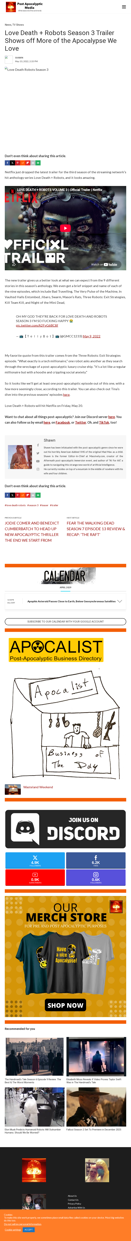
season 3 (33, 505)
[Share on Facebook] (7, 162)
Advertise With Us (76, 1207)
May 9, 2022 (91, 336)
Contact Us (73, 1200)
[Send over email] (38, 162)
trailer (55, 505)
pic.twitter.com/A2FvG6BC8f (37, 325)
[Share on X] (12, 162)
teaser (45, 505)
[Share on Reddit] (22, 162)
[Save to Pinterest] (17, 162)
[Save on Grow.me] (43, 162)
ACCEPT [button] (29, 1229)
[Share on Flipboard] (27, 162)
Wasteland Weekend (38, 787)
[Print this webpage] (32, 162)
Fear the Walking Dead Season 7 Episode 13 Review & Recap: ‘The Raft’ (96, 529)
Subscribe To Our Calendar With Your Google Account (65, 621)
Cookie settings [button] (13, 1229)
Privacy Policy (74, 1203)
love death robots (16, 505)
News (8, 24)
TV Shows (18, 24)
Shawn (49, 440)
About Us (72, 1196)
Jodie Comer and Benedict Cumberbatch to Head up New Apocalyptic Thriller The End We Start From (32, 531)
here (66, 394)
